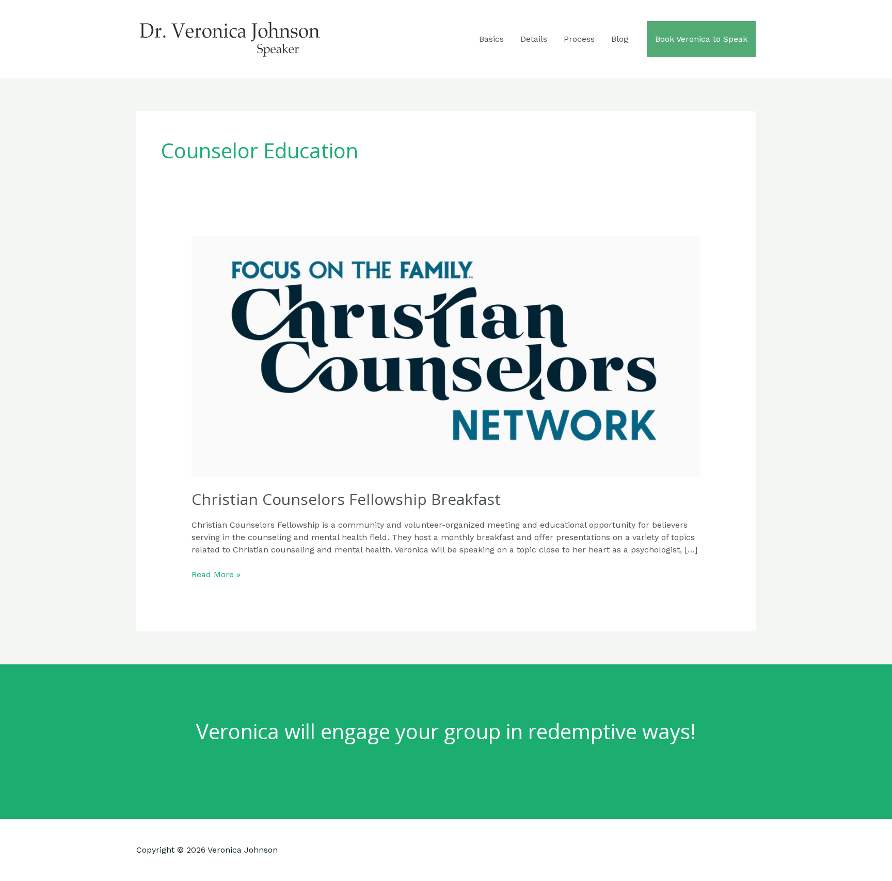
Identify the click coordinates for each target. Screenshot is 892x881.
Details (533, 39)
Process (579, 39)
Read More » (216, 575)
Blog (619, 39)
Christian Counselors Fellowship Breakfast (346, 499)
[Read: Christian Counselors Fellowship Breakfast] (446, 356)
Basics (491, 39)
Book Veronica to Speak (701, 39)
